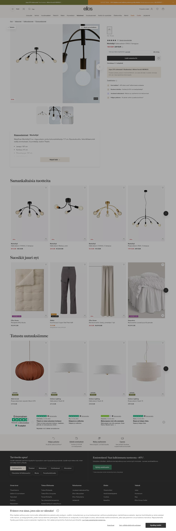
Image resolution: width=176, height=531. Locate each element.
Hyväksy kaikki (155, 525)
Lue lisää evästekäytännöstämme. (94, 520)
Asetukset (110, 525)
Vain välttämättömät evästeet (130, 525)
